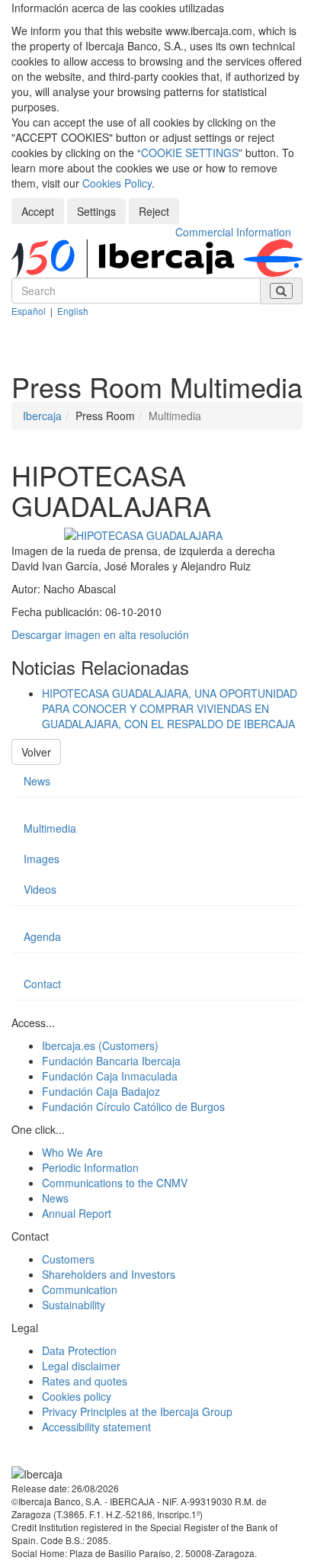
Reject (154, 211)
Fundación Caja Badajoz (101, 1091)
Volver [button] (36, 751)
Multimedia (50, 828)
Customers (68, 1259)
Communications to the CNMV (114, 1182)
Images (41, 858)
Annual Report (76, 1213)
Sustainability (73, 1304)
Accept (37, 211)
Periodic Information (90, 1167)
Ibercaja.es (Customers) (100, 1045)
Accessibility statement (96, 1426)
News (37, 780)
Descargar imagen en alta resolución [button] (100, 634)
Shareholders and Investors (108, 1274)
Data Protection (79, 1350)
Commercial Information (233, 231)
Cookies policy (76, 1396)
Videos (40, 889)
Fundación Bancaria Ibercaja (111, 1060)
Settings (96, 211)
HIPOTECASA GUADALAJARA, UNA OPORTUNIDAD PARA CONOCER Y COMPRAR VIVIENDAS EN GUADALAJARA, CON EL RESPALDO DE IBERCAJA (169, 708)
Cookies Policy (117, 183)
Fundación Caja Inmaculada (110, 1076)
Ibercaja (42, 415)
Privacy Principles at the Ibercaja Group (137, 1411)
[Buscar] (281, 291)
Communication (79, 1289)
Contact (42, 983)
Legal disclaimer (81, 1365)
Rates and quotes (84, 1381)
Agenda (42, 936)
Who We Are (72, 1152)
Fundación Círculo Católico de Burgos (133, 1106)
